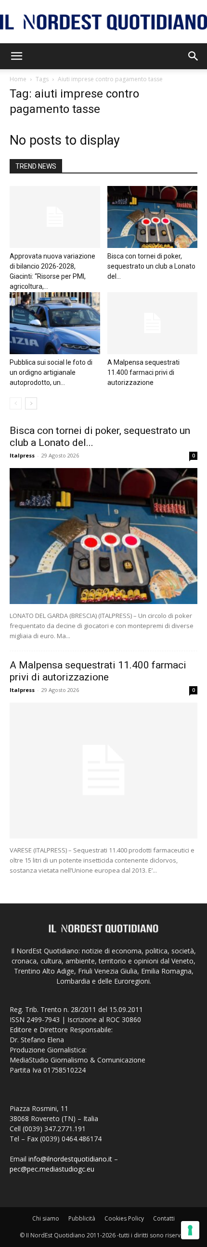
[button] (16, 56)
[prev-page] (16, 403)
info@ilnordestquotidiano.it (70, 1158)
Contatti (164, 1218)
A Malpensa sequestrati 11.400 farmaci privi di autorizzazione (143, 372)
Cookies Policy (124, 1218)
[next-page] (31, 403)
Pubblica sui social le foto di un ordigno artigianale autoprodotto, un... (51, 372)
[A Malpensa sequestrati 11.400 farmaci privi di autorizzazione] (152, 323)
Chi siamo (45, 1218)
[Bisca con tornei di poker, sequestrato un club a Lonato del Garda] (152, 217)
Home (18, 79)
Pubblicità (81, 1218)
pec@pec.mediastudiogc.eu (52, 1168)
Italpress (22, 455)
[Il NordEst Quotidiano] (103, 22)
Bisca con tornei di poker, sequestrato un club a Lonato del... (151, 266)
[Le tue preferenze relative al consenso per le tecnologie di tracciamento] (190, 1230)
